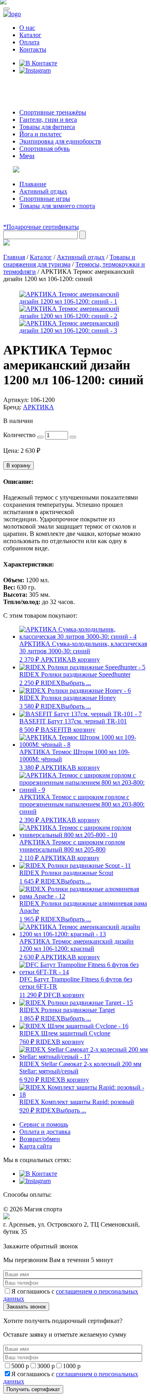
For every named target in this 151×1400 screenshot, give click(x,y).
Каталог (30, 34)
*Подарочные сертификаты (41, 226)
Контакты (32, 49)
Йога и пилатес (40, 134)
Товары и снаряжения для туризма (69, 261)
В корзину (18, 465)
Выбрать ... (76, 682)
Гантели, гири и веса (48, 119)
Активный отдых (43, 191)
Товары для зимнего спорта (57, 205)
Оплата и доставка (44, 1131)
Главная (14, 257)
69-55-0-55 (27, 85)
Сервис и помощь (43, 1124)
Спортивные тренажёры (52, 112)
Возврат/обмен (39, 1138)
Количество (19, 434)
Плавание (32, 184)
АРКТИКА (38, 407)
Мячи (27, 155)
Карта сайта (35, 1146)
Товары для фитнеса (47, 126)
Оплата (29, 42)
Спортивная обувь (44, 148)
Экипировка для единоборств (60, 141)
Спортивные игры (44, 198)
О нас (27, 27)
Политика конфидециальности (40, 1239)
